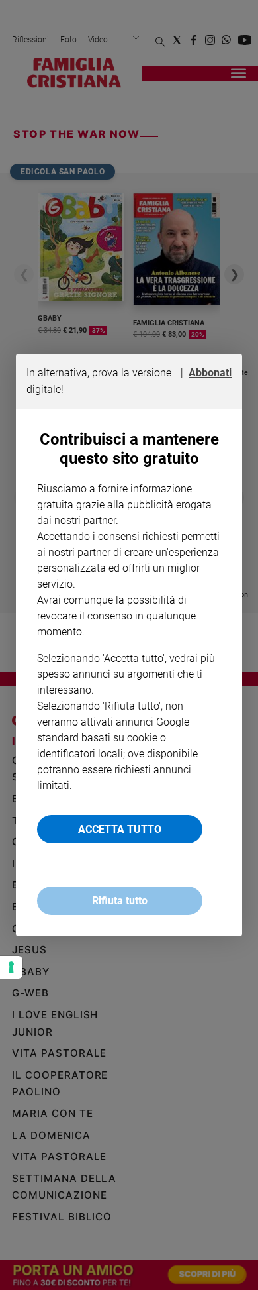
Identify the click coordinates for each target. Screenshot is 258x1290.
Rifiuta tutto (120, 900)
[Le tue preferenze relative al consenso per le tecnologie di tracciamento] (11, 967)
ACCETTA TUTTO (119, 829)
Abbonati (210, 372)
